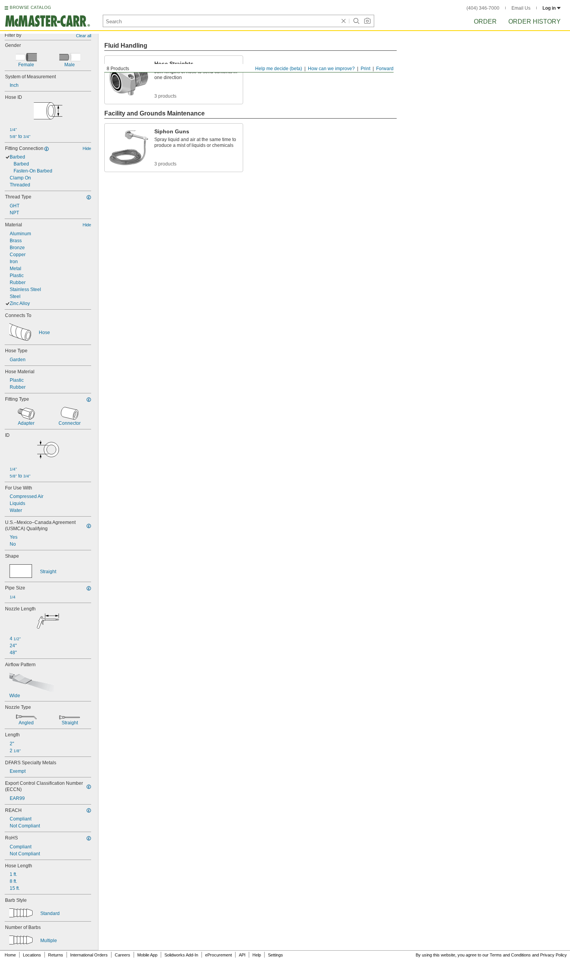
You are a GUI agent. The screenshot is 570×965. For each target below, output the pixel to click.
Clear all (83, 35)
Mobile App (147, 955)
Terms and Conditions (510, 955)
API (242, 955)
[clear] (343, 21)
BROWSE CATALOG (30, 7)
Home (10, 955)
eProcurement (218, 955)
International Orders (89, 955)
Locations (32, 955)
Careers (122, 955)
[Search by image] (367, 21)
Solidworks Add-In (181, 955)
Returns (55, 955)
